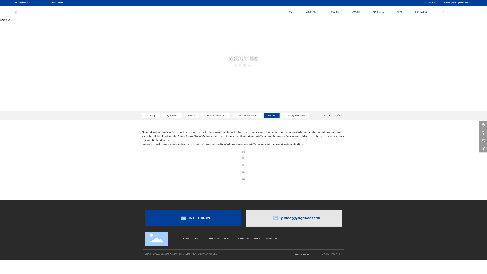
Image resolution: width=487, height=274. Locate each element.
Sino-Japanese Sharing (247, 115)
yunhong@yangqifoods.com (456, 3)
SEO (215, 254)
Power (194, 254)
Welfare (271, 115)
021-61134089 (430, 3)
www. (203, 254)
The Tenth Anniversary (215, 115)
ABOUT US (243, 58)
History (191, 115)
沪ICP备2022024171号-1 (331, 254)
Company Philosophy (295, 115)
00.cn (209, 254)
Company (151, 115)
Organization (172, 115)
